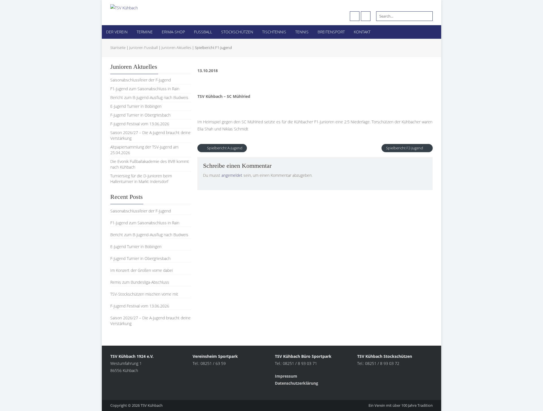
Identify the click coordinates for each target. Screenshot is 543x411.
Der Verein (117, 32)
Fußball (203, 32)
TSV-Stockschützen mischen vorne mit (144, 294)
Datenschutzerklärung (296, 383)
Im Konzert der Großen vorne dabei (141, 270)
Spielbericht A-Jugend (224, 147)
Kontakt (362, 32)
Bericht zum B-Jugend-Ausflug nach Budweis (149, 97)
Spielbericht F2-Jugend (405, 147)
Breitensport (331, 32)
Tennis (302, 32)
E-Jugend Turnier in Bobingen (135, 106)
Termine (145, 32)
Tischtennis (274, 32)
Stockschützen (237, 32)
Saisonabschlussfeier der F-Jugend (140, 80)
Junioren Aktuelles (176, 47)
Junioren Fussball (143, 47)
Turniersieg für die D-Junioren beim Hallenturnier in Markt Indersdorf (141, 178)
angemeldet (231, 175)
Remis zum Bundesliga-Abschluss (139, 282)
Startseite (118, 47)
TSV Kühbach (152, 405)
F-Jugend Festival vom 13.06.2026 (139, 123)
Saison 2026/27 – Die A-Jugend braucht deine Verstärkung (150, 320)
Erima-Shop (173, 32)
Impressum (286, 376)
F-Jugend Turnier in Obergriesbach (140, 115)
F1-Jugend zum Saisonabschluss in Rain (144, 88)
